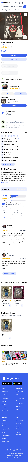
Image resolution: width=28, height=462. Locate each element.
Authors (4, 401)
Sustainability (6, 429)
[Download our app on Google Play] (17, 383)
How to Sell (19, 391)
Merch (4, 438)
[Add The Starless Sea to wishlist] (10, 288)
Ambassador (6, 435)
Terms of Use (10, 455)
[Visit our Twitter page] (11, 450)
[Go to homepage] (5, 2)
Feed (17, 409)
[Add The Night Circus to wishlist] (25, 14)
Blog (3, 432)
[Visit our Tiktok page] (20, 450)
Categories (5, 398)
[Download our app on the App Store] (7, 383)
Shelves (4, 404)
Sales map (19, 406)
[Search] (24, 6)
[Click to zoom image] (14, 26)
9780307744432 (13, 136)
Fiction (13, 139)
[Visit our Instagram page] (14, 450)
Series (4, 407)
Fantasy (18, 139)
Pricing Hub (19, 403)
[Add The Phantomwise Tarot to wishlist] (22, 288)
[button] (14, 132)
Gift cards (5, 411)
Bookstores (5, 391)
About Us (5, 420)
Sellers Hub (19, 395)
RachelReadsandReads (15, 86)
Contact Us (19, 424)
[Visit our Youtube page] (17, 450)
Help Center (19, 420)
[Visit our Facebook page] (7, 450)
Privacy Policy (18, 455)
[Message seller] (7, 93)
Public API (5, 441)
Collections (5, 395)
